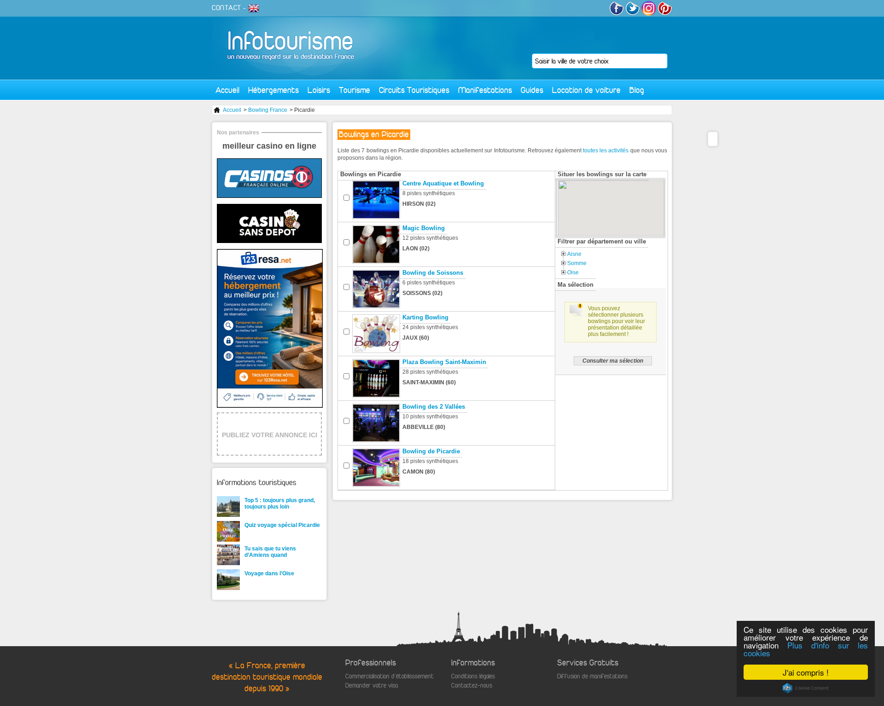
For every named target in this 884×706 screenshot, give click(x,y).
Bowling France (267, 110)
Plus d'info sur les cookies (806, 649)
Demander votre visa (371, 685)
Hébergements (273, 90)
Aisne (574, 254)
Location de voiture (586, 90)
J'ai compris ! (806, 672)
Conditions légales (473, 676)
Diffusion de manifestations (592, 676)
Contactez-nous (471, 685)
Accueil (227, 90)
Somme (577, 263)
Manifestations (485, 90)
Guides (532, 90)
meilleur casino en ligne (269, 145)
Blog (636, 90)
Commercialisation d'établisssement (389, 676)
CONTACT (226, 8)
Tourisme (354, 90)
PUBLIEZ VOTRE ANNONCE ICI (269, 435)
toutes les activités (605, 150)
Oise (573, 272)
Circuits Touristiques (414, 90)
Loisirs (319, 90)
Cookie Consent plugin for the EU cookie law (806, 688)
